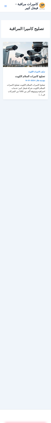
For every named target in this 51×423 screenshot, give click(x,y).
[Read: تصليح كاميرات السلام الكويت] (25, 54)
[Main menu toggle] (5, 6)
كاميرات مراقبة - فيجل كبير (26, 6)
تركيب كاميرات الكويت (36, 72)
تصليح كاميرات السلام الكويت (30, 76)
